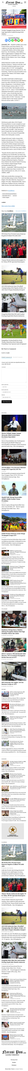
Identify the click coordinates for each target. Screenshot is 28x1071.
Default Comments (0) (7, 357)
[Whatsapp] (12, 40)
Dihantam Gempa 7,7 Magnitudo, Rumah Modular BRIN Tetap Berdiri (17, 568)
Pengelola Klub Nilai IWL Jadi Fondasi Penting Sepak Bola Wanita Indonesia (13, 315)
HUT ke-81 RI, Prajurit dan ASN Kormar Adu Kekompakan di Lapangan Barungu (17, 693)
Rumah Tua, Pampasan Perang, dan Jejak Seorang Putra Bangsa (18, 717)
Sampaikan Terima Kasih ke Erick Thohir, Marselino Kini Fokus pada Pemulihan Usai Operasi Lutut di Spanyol (14, 342)
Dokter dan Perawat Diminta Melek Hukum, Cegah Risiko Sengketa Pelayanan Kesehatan (18, 981)
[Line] (18, 40)
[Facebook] (6, 40)
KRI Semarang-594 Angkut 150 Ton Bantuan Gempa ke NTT (13, 683)
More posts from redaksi (8, 206)
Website (3, 394)
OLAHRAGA (11, 190)
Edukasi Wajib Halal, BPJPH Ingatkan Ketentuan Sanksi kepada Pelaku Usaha (18, 812)
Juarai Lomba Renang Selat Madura (9, 193)
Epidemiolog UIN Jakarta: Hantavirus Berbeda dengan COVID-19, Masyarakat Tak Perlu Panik (17, 995)
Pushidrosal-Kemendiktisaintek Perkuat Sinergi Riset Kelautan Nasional (17, 596)
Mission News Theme (9, 1068)
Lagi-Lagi (14, 195)
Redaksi (14, 1062)
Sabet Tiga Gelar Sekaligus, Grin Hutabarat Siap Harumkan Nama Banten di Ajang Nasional (17, 730)
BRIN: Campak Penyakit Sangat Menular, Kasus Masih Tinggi (17, 1023)
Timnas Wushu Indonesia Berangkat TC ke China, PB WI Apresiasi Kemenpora (14, 261)
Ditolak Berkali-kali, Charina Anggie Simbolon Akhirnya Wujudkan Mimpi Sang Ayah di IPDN (17, 743)
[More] (21, 40)
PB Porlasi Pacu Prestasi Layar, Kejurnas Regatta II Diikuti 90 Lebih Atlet (14, 235)
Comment (4, 367)
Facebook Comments (17, 357)
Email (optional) (5, 389)
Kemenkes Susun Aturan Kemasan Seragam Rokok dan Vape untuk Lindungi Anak (18, 1010)
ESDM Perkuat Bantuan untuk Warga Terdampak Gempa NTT (13, 534)
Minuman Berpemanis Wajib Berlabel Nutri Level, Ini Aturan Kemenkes (17, 1036)
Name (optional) (5, 384)
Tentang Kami (14, 1059)
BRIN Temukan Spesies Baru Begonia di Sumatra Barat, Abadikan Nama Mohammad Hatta (18, 582)
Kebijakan (14, 1065)
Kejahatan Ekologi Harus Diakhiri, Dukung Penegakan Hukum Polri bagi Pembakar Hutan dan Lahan (13, 631)
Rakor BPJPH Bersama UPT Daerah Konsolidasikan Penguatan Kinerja (18, 787)
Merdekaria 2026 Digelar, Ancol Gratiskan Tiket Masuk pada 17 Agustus (17, 706)
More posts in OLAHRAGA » (21, 210)
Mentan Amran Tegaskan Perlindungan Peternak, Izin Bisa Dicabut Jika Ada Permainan (17, 775)
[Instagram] (15, 40)
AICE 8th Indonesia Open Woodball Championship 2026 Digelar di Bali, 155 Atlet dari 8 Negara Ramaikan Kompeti (14, 288)
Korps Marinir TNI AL (6, 195)
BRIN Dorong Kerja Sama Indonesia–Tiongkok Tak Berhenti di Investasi (18, 552)
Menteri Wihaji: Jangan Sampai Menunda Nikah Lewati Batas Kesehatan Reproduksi (11, 435)
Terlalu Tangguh (5, 197)
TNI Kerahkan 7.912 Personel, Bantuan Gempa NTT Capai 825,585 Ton (14, 468)
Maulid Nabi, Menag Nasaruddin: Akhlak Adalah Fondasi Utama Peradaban (12, 499)
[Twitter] (9, 40)
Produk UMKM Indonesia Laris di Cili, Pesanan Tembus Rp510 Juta (17, 799)
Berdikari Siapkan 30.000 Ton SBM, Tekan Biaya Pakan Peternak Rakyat (18, 763)
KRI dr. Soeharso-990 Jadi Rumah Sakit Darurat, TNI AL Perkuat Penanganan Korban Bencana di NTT (14, 655)
